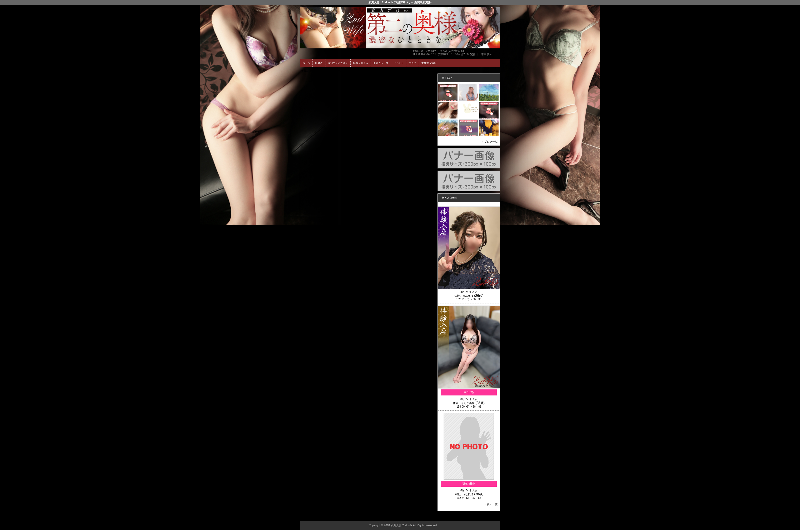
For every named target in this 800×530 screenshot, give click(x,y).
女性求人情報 (428, 63)
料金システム (360, 63)
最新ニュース (380, 63)
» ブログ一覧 (490, 141)
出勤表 (319, 63)
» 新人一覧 (491, 504)
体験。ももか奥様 (464, 403)
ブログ (412, 63)
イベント (399, 63)
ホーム (306, 63)
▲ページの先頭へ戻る (484, 517)
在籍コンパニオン (338, 63)
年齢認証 (306, 70)
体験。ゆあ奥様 (463, 295)
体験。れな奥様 (463, 494)
